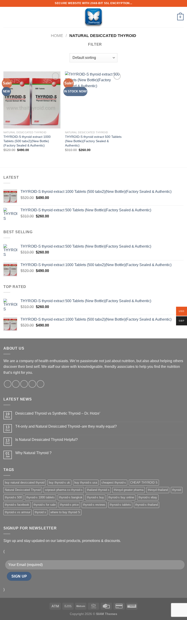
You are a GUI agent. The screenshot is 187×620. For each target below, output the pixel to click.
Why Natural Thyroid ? (33, 453)
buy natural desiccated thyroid (24, 482)
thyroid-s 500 (13, 497)
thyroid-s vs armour (17, 512)
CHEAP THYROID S (144, 482)
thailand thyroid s (98, 490)
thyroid (176, 490)
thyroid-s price (69, 504)
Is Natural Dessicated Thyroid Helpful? (46, 440)
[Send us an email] (32, 384)
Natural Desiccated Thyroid (23, 490)
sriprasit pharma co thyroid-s (64, 490)
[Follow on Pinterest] (40, 384)
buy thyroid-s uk (59, 482)
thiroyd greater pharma (128, 490)
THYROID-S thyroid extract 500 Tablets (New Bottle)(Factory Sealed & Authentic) (93, 141)
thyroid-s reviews (94, 504)
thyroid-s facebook (17, 504)
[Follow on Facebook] (7, 384)
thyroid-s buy (95, 497)
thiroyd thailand (158, 490)
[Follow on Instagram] (16, 384)
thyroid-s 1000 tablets (40, 497)
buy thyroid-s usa (85, 482)
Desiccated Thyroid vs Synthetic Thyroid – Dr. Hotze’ (57, 413)
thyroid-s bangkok (71, 497)
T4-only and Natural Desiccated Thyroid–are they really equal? (66, 426)
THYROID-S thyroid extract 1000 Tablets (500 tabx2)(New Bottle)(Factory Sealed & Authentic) (27, 141)
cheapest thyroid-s (113, 482)
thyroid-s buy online (121, 497)
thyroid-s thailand (146, 504)
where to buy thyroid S (65, 512)
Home (57, 35)
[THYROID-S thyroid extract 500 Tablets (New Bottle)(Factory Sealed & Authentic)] (93, 99)
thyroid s (40, 512)
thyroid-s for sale (45, 504)
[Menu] (6, 17)
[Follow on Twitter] (24, 384)
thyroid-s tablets (120, 504)
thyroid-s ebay (147, 497)
